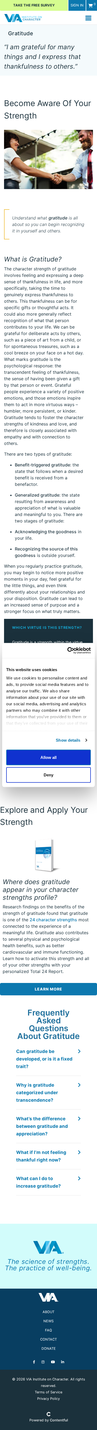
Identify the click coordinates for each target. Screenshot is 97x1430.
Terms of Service (48, 1392)
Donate (48, 1349)
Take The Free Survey (34, 5)
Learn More (48, 989)
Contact (48, 1339)
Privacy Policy (48, 1399)
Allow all (48, 757)
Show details (68, 740)
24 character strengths (53, 919)
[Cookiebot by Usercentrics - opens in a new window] (68, 650)
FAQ (48, 1330)
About (48, 1312)
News (48, 1321)
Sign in (77, 5)
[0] (90, 6)
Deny (48, 775)
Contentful (59, 1420)
